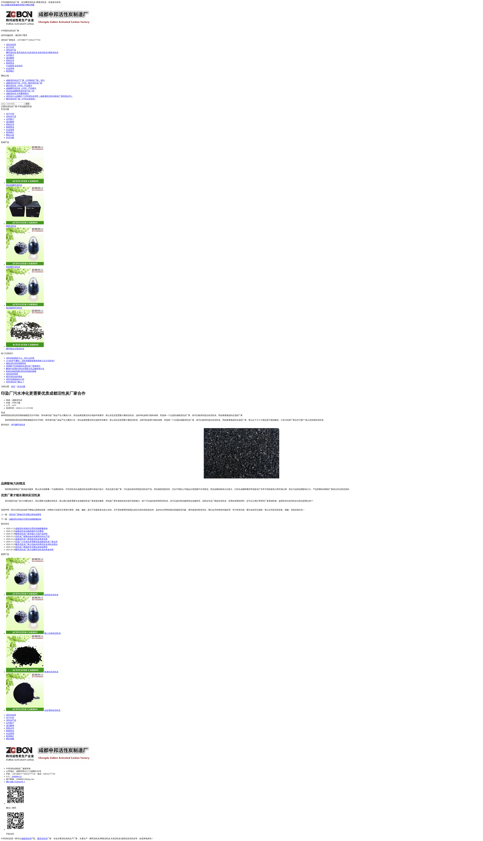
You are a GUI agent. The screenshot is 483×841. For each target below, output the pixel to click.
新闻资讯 (10, 63)
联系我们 (22, 5)
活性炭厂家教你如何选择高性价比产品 (32, 536)
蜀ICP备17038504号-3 (15, 782)
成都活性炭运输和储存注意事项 (29, 531)
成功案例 (10, 58)
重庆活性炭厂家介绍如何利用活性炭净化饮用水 (36, 544)
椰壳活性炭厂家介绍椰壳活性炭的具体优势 (34, 550)
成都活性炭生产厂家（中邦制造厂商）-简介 (25, 80)
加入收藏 (5, 5)
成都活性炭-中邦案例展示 (17, 93)
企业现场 (10, 68)
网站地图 (30, 5)
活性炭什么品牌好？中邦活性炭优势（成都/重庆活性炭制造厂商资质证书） (39, 96)
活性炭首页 (11, 45)
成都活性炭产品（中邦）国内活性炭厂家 (24, 83)
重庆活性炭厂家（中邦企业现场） (21, 99)
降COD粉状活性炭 (52, 633)
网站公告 (10, 135)
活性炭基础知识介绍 (15, 379)
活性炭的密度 (12, 374)
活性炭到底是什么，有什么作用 (20, 358)
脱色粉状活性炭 (51, 595)
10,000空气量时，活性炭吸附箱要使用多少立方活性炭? (30, 361)
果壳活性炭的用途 (14, 377)
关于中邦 (10, 47)
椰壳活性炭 (11, 52)
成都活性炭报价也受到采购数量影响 (25, 519)
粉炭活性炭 (43, 52)
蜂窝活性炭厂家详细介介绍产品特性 (31, 534)
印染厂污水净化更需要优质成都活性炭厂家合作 (36, 542)
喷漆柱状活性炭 (51, 672)
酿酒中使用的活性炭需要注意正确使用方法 (25, 369)
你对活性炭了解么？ (15, 382)
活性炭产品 (11, 50)
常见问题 (10, 138)
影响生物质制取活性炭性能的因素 (21, 371)
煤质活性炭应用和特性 (16, 363)
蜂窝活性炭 (53, 52)
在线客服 (13, 5)
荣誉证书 (10, 60)
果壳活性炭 (22, 52)
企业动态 (19, 66)
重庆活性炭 (42, 838)
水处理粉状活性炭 (52, 710)
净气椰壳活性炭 (18, 425)
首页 (13, 386)
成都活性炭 (26, 838)
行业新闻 (10, 66)
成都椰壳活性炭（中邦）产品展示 (21, 88)
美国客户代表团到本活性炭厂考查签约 (23, 366)
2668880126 (17, 776)
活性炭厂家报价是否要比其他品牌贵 (25, 514)
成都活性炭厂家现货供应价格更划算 (31, 539)
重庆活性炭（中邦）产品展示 (19, 86)
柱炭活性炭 (32, 52)
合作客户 (10, 55)
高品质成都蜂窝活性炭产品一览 (20, 91)
